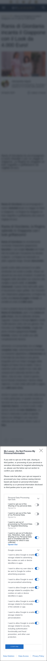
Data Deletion (8, 656)
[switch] (37, 505)
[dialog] (23, 553)
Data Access (23, 656)
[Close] (41, 451)
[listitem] (23, 498)
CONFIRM (14, 646)
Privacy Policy (38, 656)
